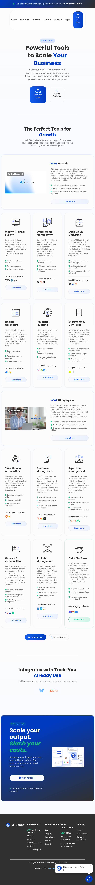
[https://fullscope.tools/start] (68, 757)
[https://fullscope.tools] (15, 825)
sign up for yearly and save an (49, 3)
